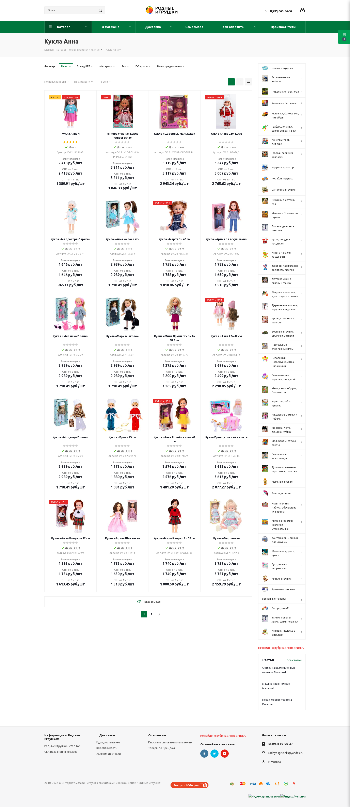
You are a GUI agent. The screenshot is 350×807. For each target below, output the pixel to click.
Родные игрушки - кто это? (62, 746)
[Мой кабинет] (302, 10)
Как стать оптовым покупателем (170, 742)
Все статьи (294, 660)
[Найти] (100, 10)
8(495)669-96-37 (281, 11)
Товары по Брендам (161, 748)
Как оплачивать (106, 748)
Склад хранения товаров (61, 751)
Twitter (214, 753)
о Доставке (105, 735)
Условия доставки (108, 753)
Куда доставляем (108, 742)
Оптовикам (157, 735)
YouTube (225, 753)
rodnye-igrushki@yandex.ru (285, 753)
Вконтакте (204, 753)
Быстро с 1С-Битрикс (187, 785)
